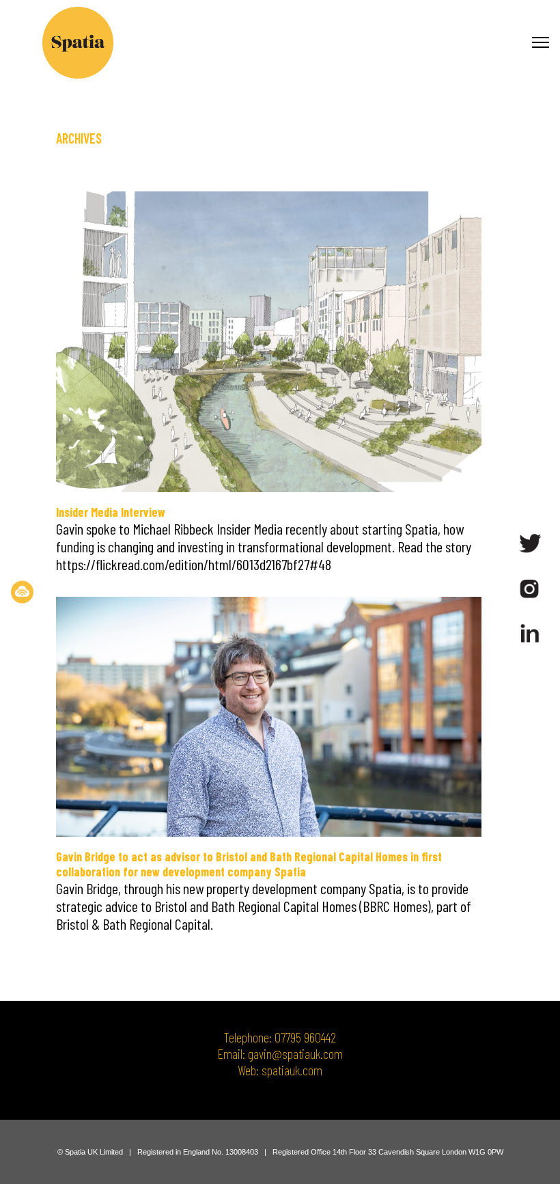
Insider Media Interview (110, 512)
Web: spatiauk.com (280, 1070)
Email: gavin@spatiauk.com (280, 1053)
